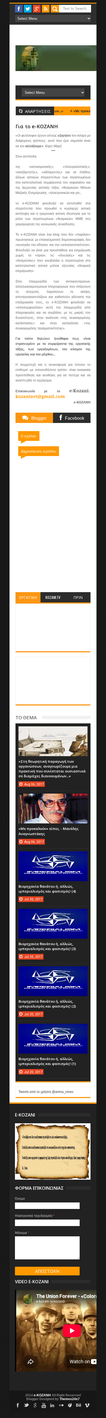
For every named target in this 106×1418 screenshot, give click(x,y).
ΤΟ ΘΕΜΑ (26, 717)
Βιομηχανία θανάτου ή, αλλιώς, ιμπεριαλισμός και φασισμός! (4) (47, 889)
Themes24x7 (70, 1399)
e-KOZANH (42, 1395)
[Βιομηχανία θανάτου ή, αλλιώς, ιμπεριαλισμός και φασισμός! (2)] (53, 971)
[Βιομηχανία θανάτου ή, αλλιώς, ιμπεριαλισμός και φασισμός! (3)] (53, 914)
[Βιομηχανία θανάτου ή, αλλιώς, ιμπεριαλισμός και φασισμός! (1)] (53, 1029)
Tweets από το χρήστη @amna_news (45, 1092)
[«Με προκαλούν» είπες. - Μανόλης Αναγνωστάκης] (53, 799)
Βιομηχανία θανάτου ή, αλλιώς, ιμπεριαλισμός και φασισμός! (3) (47, 946)
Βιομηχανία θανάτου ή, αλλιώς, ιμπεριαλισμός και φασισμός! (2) (47, 1004)
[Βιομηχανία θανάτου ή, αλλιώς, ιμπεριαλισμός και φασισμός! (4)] (53, 856)
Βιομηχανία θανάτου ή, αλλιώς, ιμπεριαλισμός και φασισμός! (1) (47, 1061)
